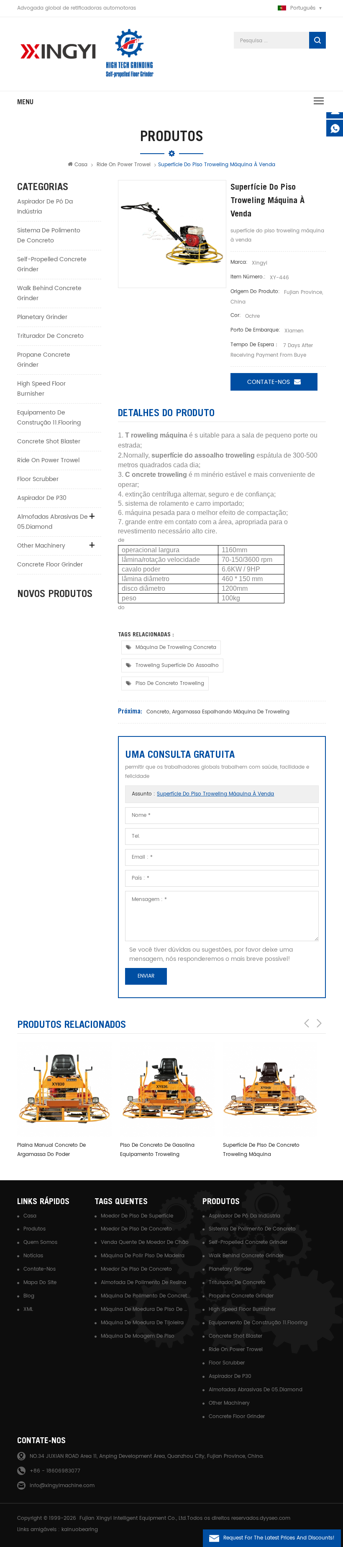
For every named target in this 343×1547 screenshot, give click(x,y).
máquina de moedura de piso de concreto (145, 1309)
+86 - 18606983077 (55, 1471)
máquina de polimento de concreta (145, 1296)
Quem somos (40, 1242)
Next (319, 1023)
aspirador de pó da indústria (45, 206)
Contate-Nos (268, 382)
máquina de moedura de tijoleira (142, 1323)
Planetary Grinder (42, 317)
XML (28, 1309)
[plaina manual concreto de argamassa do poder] (64, 1089)
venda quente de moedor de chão (145, 1242)
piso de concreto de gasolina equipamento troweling (157, 1149)
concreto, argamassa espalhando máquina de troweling (217, 712)
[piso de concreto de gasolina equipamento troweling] (167, 1089)
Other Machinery (41, 546)
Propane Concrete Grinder (43, 360)
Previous (306, 1023)
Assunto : (203, 794)
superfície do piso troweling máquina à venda (215, 794)
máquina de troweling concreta (176, 647)
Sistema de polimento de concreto (48, 235)
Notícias (33, 1256)
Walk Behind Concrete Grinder (49, 293)
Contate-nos (39, 1269)
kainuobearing (79, 1530)
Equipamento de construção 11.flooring (49, 417)
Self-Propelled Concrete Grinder (52, 264)
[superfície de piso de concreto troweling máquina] (270, 1089)
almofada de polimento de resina (143, 1283)
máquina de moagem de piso (137, 1336)
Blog (28, 1296)
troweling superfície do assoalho (177, 665)
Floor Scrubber (38, 479)
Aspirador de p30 (42, 498)
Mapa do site (39, 1283)
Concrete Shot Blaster (48, 441)
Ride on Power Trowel (124, 165)
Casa (80, 165)
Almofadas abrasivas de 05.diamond (52, 522)
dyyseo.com (275, 1518)
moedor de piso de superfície (137, 1216)
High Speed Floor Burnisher (41, 389)
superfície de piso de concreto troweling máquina (261, 1149)
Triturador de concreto (50, 336)
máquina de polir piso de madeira (142, 1256)
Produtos (34, 1229)
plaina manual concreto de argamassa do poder (51, 1149)
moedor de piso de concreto (136, 1229)
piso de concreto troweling (170, 683)
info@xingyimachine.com (62, 1486)
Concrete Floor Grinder (50, 564)
